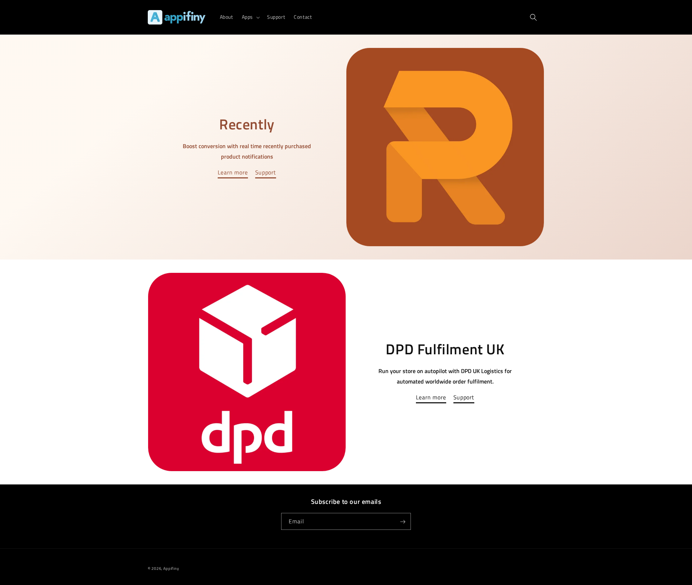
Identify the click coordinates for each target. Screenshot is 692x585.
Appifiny (171, 568)
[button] (250, 17)
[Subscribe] (403, 521)
